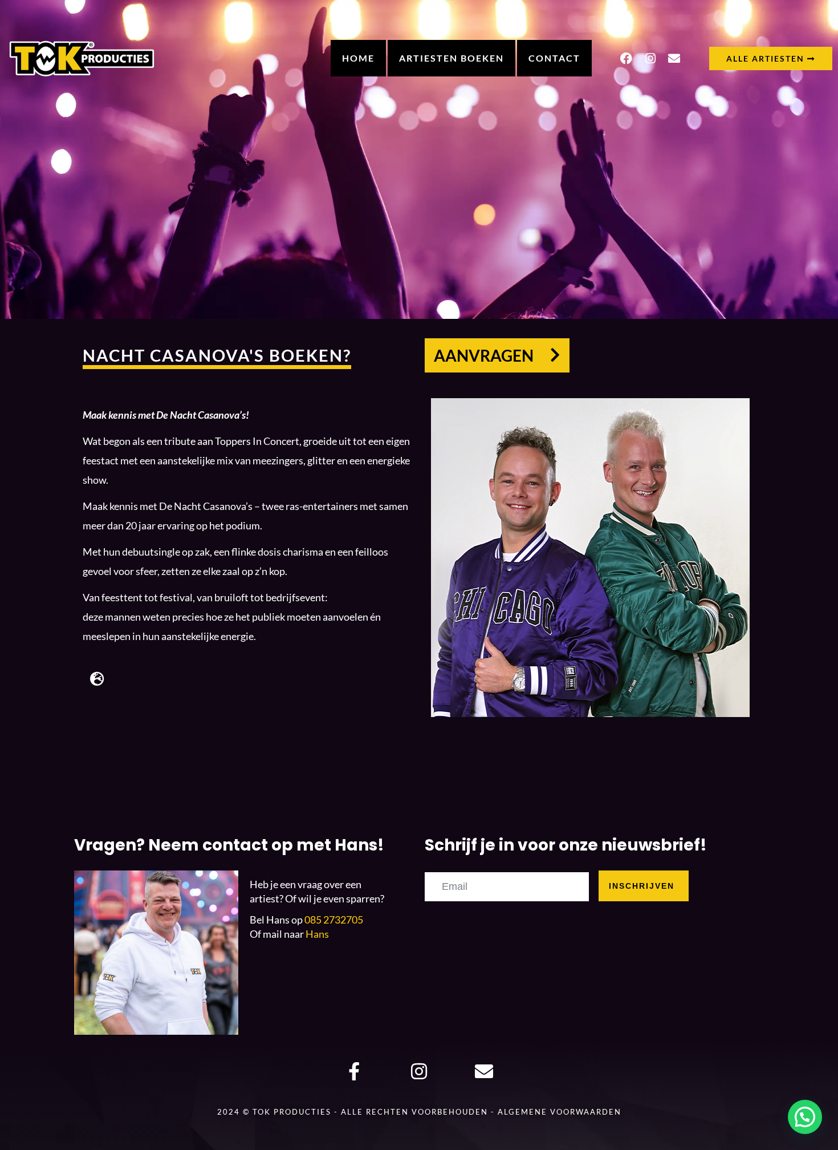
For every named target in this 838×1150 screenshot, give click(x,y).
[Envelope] (674, 58)
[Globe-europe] (97, 678)
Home (358, 57)
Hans (317, 934)
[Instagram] (650, 58)
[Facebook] (626, 58)
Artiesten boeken (451, 57)
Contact (554, 57)
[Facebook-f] (354, 1072)
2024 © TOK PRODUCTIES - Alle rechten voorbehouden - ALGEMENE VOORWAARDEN (419, 1111)
